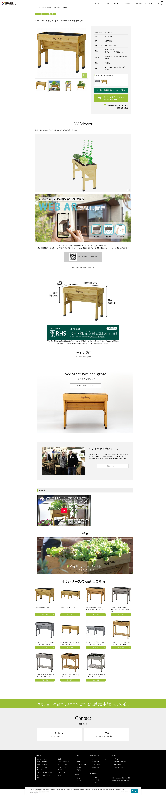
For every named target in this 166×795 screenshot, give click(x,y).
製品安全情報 (117, 764)
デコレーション (41, 778)
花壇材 (59, 759)
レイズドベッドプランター (65, 761)
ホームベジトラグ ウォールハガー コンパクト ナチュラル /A (95, 608)
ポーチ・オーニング (42, 767)
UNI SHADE (80, 759)
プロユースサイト (96, 761)
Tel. (121, 778)
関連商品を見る (122, 108)
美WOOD (79, 767)
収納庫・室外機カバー (43, 761)
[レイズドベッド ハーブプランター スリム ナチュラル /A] (121, 629)
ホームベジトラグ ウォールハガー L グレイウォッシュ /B (95, 643)
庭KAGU (79, 761)
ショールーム (127, 3)
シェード (39, 769)
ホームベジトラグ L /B (67, 607)
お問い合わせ (117, 759)
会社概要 (94, 777)
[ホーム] (36, 7)
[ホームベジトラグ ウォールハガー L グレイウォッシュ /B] (95, 629)
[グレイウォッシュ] (97, 82)
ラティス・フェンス (42, 759)
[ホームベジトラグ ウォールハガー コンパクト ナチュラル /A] (95, 595)
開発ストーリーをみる (113, 466)
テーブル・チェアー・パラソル (45, 772)
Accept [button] (134, 791)
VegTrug (79, 769)
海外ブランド (80, 778)
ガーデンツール (62, 772)
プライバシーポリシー (119, 767)
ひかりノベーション (82, 764)
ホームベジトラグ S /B (42, 607)
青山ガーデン (95, 767)
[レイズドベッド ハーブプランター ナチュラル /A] (70, 662)
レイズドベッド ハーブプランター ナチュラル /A (69, 676)
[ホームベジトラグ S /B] (44, 595)
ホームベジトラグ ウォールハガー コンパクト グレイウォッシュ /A (121, 609)
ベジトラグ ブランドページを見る (85, 385)
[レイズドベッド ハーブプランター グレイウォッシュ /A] (95, 662)
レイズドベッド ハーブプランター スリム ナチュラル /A (120, 643)
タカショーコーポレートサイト (100, 759)
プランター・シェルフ (63, 764)
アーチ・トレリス (62, 767)
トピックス (95, 782)
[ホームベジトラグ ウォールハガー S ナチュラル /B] (61, 52)
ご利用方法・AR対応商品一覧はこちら (83, 267)
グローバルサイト (97, 764)
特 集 (116, 3)
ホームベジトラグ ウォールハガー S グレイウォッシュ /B (44, 643)
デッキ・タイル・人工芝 (43, 764)
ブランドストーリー (97, 780)
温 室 (59, 775)
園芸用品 (60, 769)
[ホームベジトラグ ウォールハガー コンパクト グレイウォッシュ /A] (121, 595)
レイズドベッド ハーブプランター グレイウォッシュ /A (95, 676)
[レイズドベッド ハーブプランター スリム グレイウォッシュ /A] (44, 662)
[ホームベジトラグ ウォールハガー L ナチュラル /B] (70, 629)
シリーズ (79, 780)
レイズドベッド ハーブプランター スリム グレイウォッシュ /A (44, 676)
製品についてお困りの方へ (120, 761)
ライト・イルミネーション (44, 775)
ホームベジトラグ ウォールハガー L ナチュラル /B (70, 643)
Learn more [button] (34, 792)
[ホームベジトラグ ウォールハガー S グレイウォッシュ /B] (44, 629)
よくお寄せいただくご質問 (144, 3)
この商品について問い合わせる (117, 105)
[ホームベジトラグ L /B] (70, 595)
